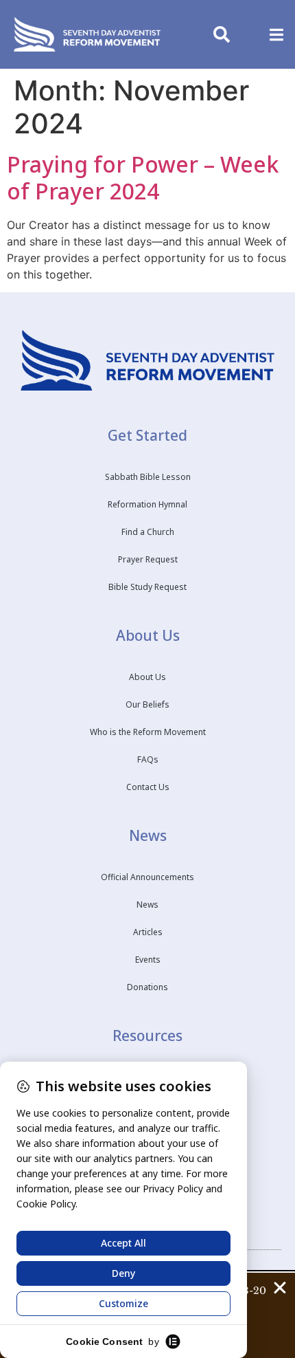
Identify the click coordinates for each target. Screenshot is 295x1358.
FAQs (147, 759)
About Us (147, 677)
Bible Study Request (147, 587)
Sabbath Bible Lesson (148, 477)
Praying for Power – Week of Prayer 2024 (143, 177)
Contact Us (147, 787)
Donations (147, 987)
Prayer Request (148, 559)
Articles (148, 932)
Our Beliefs (147, 704)
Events (148, 959)
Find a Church (147, 532)
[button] (276, 35)
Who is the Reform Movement (148, 732)
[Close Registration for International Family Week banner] (280, 1288)
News (147, 904)
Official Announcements (147, 877)
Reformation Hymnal (147, 504)
